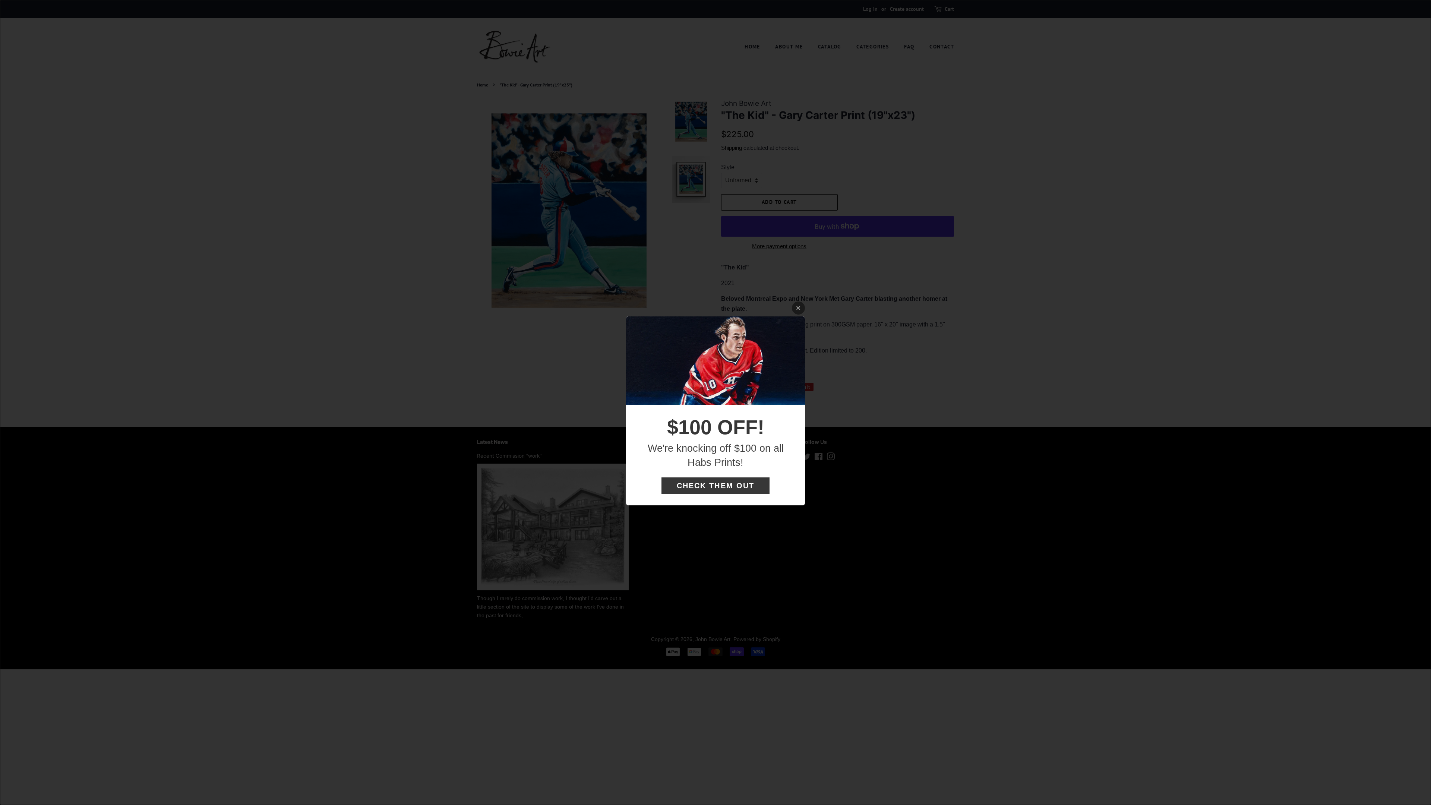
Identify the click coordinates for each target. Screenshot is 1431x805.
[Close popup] (798, 308)
